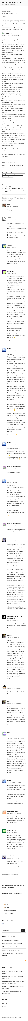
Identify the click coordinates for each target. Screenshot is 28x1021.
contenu (7, 190)
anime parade (11, 830)
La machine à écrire (10, 961)
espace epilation (12, 811)
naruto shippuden (13, 856)
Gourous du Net (11, 2)
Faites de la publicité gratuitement (11, 950)
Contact (4, 1006)
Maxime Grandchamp (14, 466)
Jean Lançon (11, 539)
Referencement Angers (8, 981)
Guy (8, 204)
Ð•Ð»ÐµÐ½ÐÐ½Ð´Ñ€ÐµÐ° (16, 35)
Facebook (20, 190)
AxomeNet (10, 271)
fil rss (6, 904)
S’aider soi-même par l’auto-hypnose (16, 608)
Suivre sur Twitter (8, 913)
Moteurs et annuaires (12, 184)
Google (7, 191)
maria (9, 348)
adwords (14, 188)
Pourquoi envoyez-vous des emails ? (12, 943)
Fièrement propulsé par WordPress (11, 1017)
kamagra (4, 976)
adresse (7, 188)
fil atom (7, 907)
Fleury (4, 971)
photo (5, 35)
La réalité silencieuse (7, 176)
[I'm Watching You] (7, 33)
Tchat (3, 991)
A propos (4, 1003)
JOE (8, 686)
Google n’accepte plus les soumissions (12, 175)
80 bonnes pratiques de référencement (12, 947)
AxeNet (9, 218)
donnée (13, 190)
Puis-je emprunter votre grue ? (10, 940)
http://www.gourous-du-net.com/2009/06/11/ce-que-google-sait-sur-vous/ (15, 492)
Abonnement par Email (10, 910)
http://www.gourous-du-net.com (15, 512)
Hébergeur (5, 986)
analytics (21, 188)
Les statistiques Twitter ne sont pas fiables (13, 173)
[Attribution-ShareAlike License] (3, 35)
